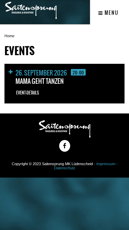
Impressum (105, 164)
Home (9, 36)
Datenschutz (64, 168)
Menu (111, 13)
